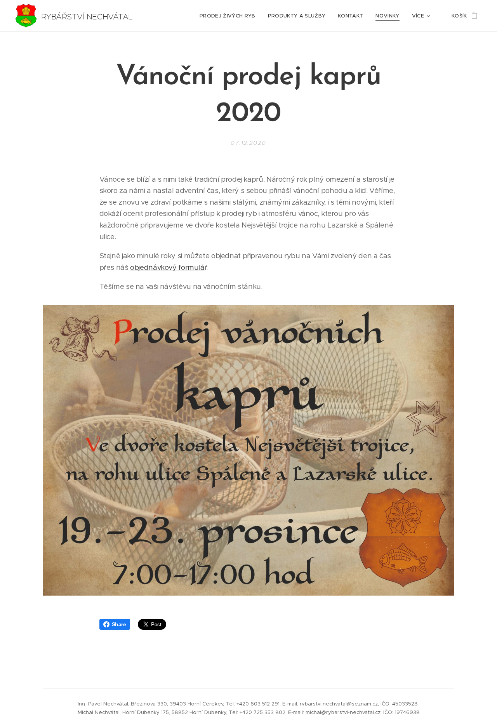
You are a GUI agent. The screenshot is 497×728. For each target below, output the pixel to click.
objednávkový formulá (167, 267)
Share (119, 624)
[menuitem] (230, 16)
